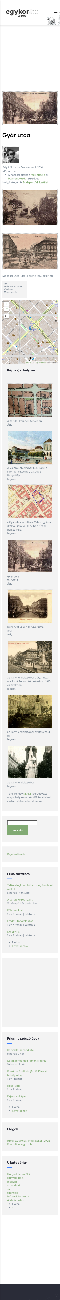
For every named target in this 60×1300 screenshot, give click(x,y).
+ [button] (7, 304)
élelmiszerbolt (16, 1200)
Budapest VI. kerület (35, 182)
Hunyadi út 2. (15, 1178)
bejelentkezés (17, 178)
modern (12, 1182)
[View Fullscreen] (6, 315)
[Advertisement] (30, 57)
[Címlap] (21, 12)
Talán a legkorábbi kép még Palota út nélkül (30, 887)
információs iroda (18, 1196)
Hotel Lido (13, 1086)
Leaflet (29, 362)
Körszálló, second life (20, 1050)
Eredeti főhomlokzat (20, 921)
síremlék (12, 1193)
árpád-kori (13, 1185)
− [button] (7, 309)
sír (8, 1189)
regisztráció (38, 175)
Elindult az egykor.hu (20, 1144)
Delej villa (13, 932)
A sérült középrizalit (20, 900)
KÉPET (27, 794)
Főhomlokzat (15, 910)
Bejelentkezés (16, 854)
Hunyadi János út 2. (19, 1174)
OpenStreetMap (41, 362)
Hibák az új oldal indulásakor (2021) (28, 1141)
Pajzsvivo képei (16, 1096)
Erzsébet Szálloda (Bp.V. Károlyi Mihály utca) (27, 1073)
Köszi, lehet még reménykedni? (26, 1061)
